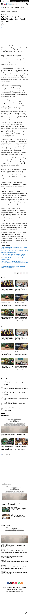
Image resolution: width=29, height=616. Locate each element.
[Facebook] (8, 583)
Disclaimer (23, 587)
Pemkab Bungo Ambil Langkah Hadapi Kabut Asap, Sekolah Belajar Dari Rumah (13, 435)
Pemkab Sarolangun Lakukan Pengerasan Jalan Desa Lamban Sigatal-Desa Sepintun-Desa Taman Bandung (13, 255)
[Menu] (2, 4)
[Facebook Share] (15, 273)
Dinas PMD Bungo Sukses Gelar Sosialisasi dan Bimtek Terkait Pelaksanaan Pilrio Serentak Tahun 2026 (13, 567)
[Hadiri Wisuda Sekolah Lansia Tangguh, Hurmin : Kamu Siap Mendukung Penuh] (7, 283)
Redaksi (20, 589)
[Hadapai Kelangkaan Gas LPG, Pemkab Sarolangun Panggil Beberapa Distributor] (21, 312)
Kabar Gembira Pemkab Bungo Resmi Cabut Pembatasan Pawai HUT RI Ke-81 (14, 573)
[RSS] (21, 583)
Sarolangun (3, 14)
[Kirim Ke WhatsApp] (27, 273)
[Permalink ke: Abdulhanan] (2, 24)
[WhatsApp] (19, 583)
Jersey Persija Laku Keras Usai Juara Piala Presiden (14, 383)
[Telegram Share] (24, 273)
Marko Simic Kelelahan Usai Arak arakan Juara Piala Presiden (15, 409)
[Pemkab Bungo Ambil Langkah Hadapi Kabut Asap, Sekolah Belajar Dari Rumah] (14, 425)
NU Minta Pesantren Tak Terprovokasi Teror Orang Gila (16, 399)
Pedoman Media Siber (12, 589)
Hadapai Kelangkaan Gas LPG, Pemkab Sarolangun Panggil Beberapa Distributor (13, 267)
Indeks (4, 587)
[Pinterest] (13, 583)
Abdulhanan (6, 24)
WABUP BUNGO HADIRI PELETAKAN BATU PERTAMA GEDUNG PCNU (21, 448)
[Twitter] (10, 583)
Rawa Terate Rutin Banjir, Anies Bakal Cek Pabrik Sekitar (16, 393)
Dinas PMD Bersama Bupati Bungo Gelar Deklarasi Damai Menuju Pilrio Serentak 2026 (14, 562)
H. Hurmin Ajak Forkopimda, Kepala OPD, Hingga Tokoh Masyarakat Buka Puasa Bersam (14, 251)
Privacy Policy (16, 587)
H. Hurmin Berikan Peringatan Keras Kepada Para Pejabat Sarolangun (12, 258)
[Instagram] (16, 583)
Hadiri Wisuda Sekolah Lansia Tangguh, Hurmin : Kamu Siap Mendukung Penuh (14, 248)
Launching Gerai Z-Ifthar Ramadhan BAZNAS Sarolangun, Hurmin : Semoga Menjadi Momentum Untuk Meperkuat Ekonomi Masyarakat (14, 263)
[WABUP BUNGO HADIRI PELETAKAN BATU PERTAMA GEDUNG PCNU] (21, 441)
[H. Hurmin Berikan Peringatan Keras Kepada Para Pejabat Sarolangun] (21, 297)
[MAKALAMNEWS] (10, 4)
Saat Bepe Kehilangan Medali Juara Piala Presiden (16, 388)
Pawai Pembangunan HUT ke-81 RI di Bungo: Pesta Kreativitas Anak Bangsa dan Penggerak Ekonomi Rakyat (7, 448)
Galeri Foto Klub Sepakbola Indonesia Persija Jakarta (14, 404)
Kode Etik (9, 587)
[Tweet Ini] (18, 273)
